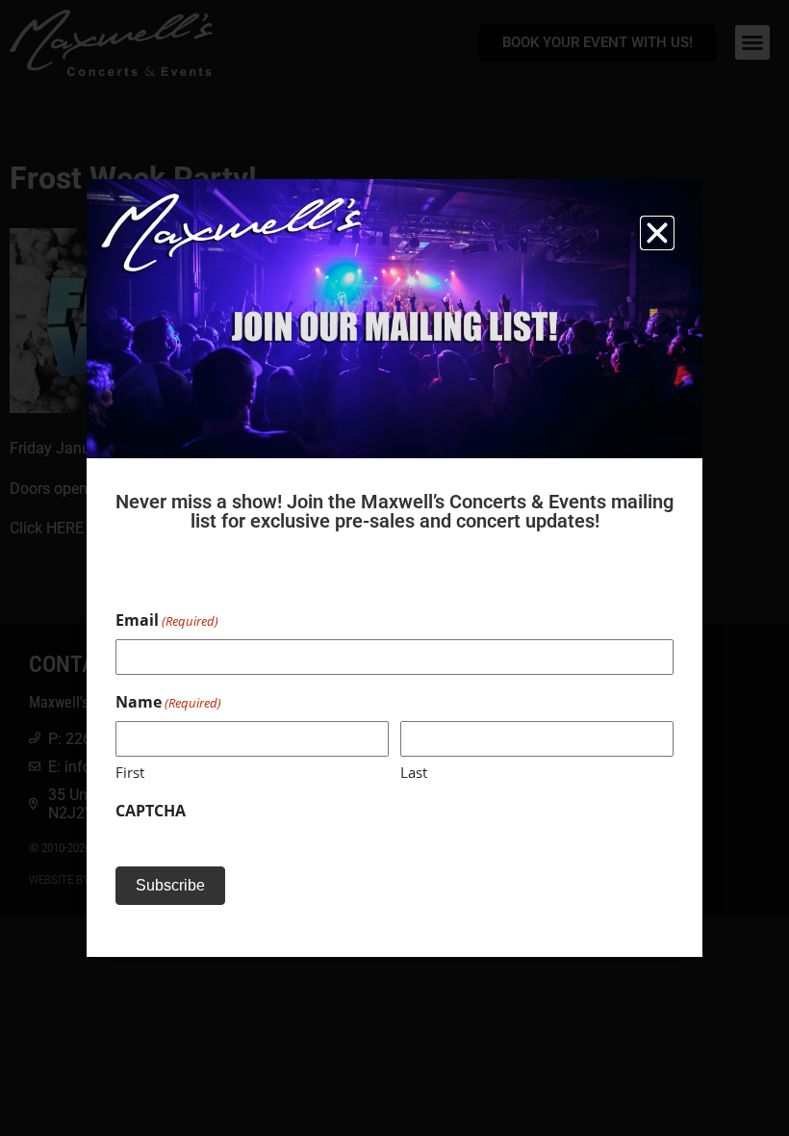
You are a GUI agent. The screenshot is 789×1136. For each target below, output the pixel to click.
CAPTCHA (150, 810)
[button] (657, 233)
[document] (394, 568)
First (129, 772)
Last (413, 772)
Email (166, 620)
